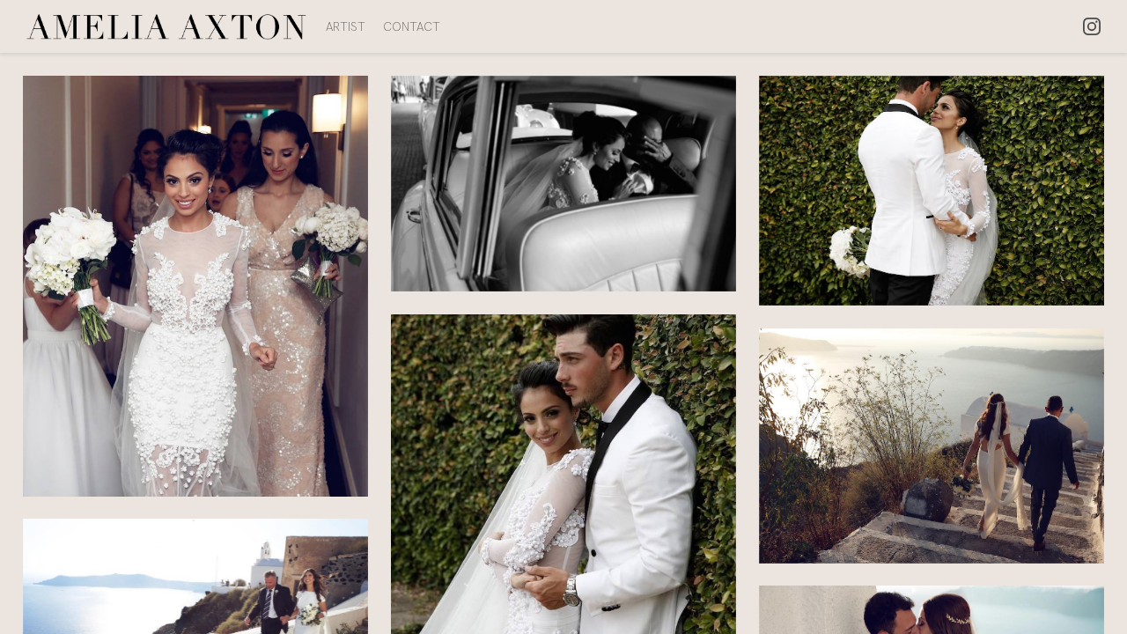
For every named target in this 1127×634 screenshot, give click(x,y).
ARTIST (345, 26)
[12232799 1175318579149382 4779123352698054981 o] (564, 183)
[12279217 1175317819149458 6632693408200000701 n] (196, 286)
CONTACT (411, 26)
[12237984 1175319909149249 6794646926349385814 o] (932, 191)
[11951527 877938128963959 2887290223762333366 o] (932, 446)
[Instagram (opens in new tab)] (1092, 26)
